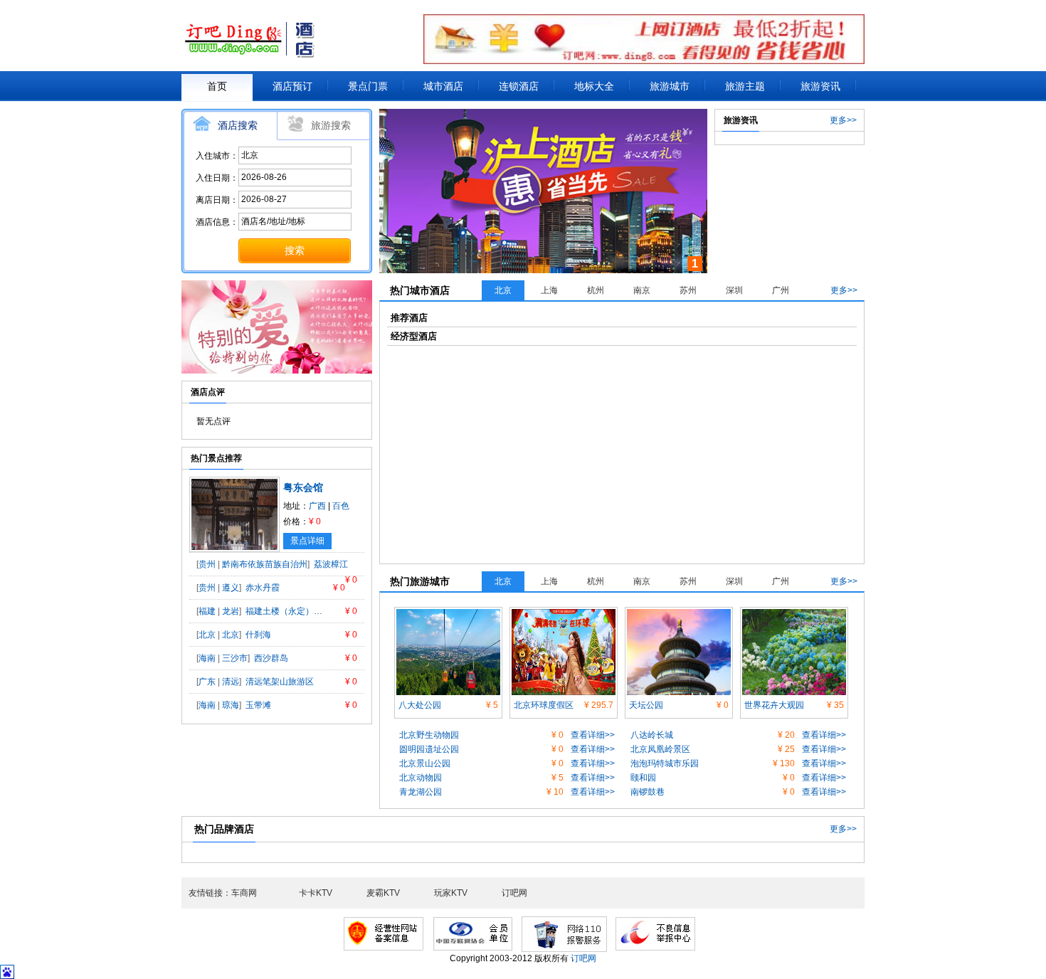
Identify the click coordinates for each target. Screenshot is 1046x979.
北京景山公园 (424, 763)
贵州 (207, 564)
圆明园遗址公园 (429, 749)
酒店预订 (292, 86)
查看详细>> (593, 735)
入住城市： (217, 156)
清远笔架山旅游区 (279, 682)
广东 (207, 682)
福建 (207, 611)
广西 (317, 506)
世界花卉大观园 (774, 705)
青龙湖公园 (420, 792)
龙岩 (230, 611)
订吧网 (514, 893)
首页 (217, 86)
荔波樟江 (331, 564)
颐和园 (643, 778)
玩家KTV (450, 893)
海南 (207, 658)
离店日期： (217, 200)
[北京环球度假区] (563, 614)
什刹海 (258, 635)
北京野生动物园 (429, 735)
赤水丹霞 (262, 588)
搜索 (295, 250)
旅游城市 (670, 86)
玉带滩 (258, 705)
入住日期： (217, 178)
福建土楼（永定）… (283, 611)
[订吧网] (254, 39)
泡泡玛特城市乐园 (664, 763)
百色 (340, 506)
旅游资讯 (820, 86)
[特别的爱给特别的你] (276, 287)
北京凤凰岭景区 (660, 749)
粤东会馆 (303, 487)
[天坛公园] (678, 614)
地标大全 (594, 86)
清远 (230, 682)
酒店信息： (217, 222)
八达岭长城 (651, 735)
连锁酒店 (519, 86)
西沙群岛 (271, 658)
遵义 (230, 588)
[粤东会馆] (234, 483)
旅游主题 (745, 86)
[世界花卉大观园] (794, 614)
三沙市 (235, 658)
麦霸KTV (383, 893)
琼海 (230, 705)
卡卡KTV (315, 893)
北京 (207, 635)
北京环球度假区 (544, 705)
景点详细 (307, 541)
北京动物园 (420, 778)
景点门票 (368, 86)
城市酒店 (443, 86)
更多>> (843, 120)
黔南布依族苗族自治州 (264, 564)
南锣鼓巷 (647, 792)
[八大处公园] (448, 614)
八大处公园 (419, 705)
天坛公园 (646, 705)
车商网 (244, 893)
